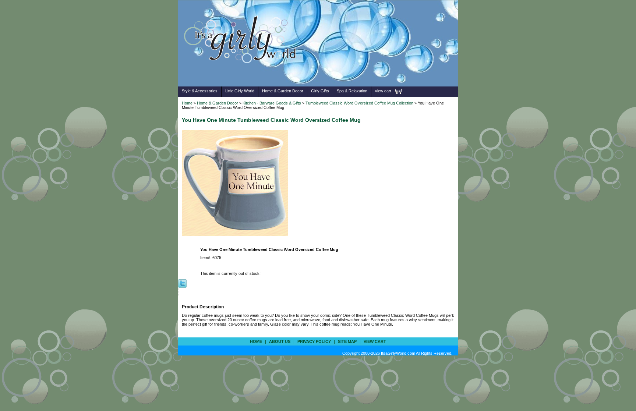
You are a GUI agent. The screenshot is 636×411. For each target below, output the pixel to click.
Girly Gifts (320, 91)
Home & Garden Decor (282, 91)
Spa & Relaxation (352, 91)
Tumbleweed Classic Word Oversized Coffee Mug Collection (359, 103)
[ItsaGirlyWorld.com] (243, 74)
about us (279, 341)
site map (347, 341)
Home (187, 103)
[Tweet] (182, 283)
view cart (383, 91)
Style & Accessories (200, 91)
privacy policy (314, 341)
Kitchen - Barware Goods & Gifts (272, 103)
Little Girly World (239, 91)
